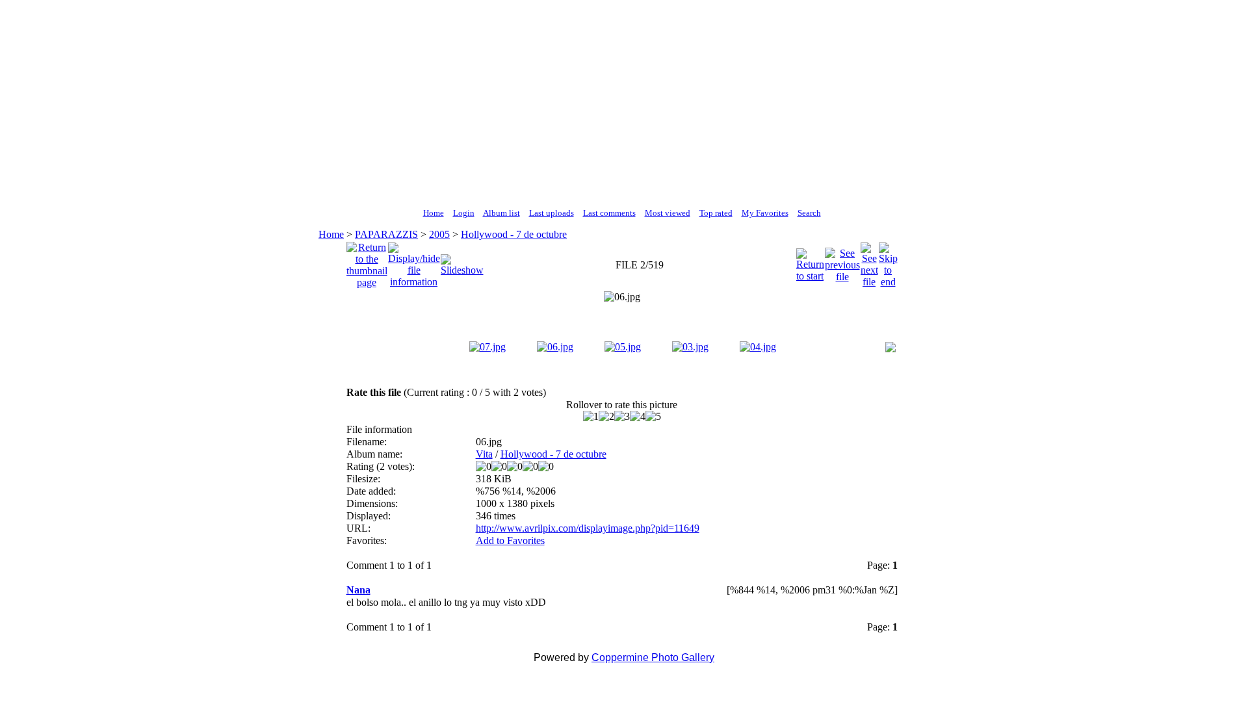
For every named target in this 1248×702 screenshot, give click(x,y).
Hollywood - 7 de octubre (514, 234)
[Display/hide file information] (414, 261)
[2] (606, 416)
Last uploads (551, 213)
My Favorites (765, 213)
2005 (439, 234)
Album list (501, 213)
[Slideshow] (462, 261)
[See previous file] (842, 261)
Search (809, 213)
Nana (358, 589)
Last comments (609, 213)
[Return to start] (810, 261)
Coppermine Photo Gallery (653, 657)
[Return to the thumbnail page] (366, 261)
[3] (622, 416)
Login (463, 213)
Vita (484, 454)
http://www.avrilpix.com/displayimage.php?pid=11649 (587, 528)
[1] (591, 416)
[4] (637, 416)
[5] (653, 416)
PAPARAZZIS (386, 234)
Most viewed (667, 213)
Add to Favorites (510, 540)
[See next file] (869, 261)
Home (433, 213)
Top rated (716, 213)
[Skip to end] (888, 261)
